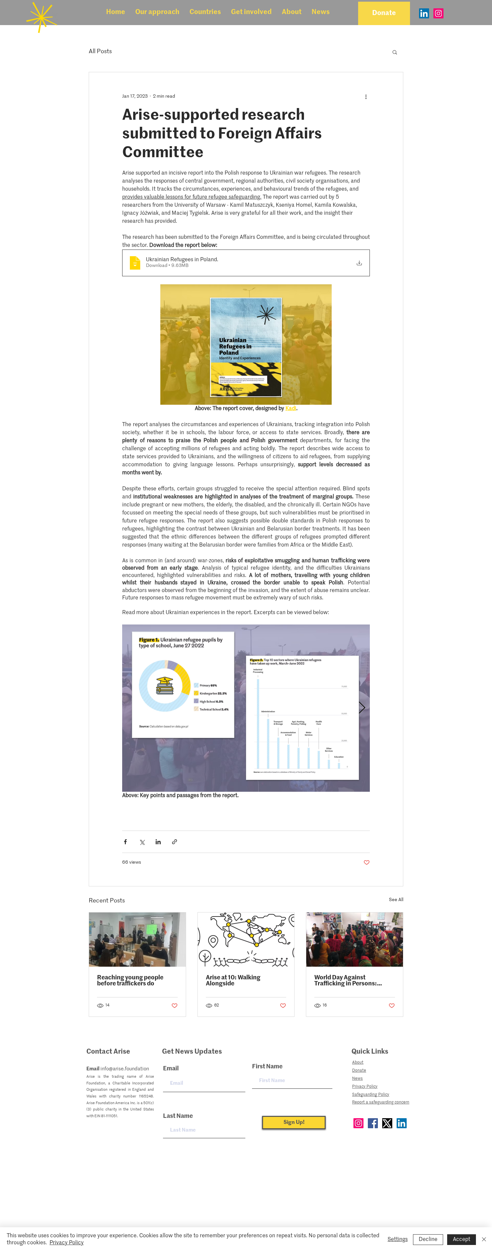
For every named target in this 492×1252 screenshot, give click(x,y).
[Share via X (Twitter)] (142, 842)
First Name (267, 1067)
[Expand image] (246, 708)
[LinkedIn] (424, 13)
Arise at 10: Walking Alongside (233, 981)
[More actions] (366, 96)
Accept (461, 1239)
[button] (157, 12)
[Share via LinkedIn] (158, 842)
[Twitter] (387, 1123)
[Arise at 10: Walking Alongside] (246, 939)
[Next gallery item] (362, 707)
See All (396, 899)
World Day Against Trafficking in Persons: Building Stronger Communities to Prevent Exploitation (348, 981)
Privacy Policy (67, 1243)
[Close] (484, 1240)
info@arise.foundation (124, 1068)
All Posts (100, 52)
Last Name (178, 1116)
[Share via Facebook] (125, 842)
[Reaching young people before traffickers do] (137, 939)
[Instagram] (438, 13)
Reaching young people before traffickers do (130, 981)
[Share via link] (174, 842)
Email (171, 1069)
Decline (428, 1239)
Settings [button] (398, 1239)
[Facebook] (373, 1123)
